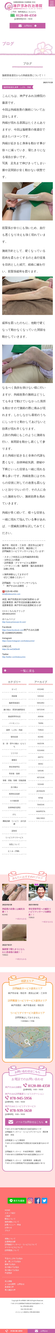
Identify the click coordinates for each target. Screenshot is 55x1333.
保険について (10, 1238)
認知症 (14, 830)
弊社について (10, 1219)
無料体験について (12, 1222)
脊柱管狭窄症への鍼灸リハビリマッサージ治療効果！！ (40, 911)
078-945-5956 (20, 1098)
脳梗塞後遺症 (14, 703)
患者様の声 (9, 1287)
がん (14, 814)
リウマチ (14, 753)
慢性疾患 (14, 736)
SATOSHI (40, 709)
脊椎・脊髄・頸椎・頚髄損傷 (14, 780)
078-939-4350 (28, 1306)
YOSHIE (40, 784)
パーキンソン (14, 723)
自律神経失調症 (14, 807)
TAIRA (40, 723)
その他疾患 (14, 800)
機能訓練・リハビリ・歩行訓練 (14, 822)
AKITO (40, 757)
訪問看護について (12, 1250)
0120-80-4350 (25, 15)
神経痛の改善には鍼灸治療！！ (13, 910)
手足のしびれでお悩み (14, 1258)
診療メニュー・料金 (13, 1224)
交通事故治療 (10, 1241)
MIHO (40, 764)
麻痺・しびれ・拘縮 (14, 730)
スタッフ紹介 (10, 1213)
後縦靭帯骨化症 (14, 716)
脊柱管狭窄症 (14, 767)
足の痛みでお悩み (12, 1267)
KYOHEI (40, 689)
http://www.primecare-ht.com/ (14, 622)
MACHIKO (40, 818)
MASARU (40, 703)
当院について (14, 844)
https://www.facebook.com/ (13, 630)
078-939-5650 (20, 1110)
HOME (7, 1210)
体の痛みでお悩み (12, 1270)
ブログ (7, 1230)
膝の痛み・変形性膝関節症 (14, 709)
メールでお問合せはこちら (29, 1121)
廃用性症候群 (14, 794)
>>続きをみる (20, 918)
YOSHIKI (40, 750)
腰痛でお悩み (10, 1264)
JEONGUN (41, 791)
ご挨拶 (7, 1216)
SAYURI (41, 770)
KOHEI (40, 736)
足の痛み (14, 787)
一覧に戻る (27, 671)
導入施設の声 (10, 1290)
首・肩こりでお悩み (13, 1261)
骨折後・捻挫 (14, 773)
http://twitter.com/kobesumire (13, 657)
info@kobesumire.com (11, 594)
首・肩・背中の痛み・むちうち (14, 745)
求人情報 (8, 1281)
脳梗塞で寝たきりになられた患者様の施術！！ (13, 950)
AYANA (40, 716)
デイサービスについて (14, 1247)
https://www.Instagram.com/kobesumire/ (18, 641)
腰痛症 (14, 760)
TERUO (41, 730)
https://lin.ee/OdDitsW (11, 649)
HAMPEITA (40, 811)
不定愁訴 (8, 1273)
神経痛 (14, 696)
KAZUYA (40, 743)
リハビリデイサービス (14, 837)
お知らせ (8, 1227)
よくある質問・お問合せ (14, 1284)
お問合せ (28, 25)
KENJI (40, 797)
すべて (14, 689)
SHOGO (40, 696)
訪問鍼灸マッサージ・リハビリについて (21, 1244)
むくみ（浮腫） (14, 851)
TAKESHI (40, 804)
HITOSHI (40, 777)
